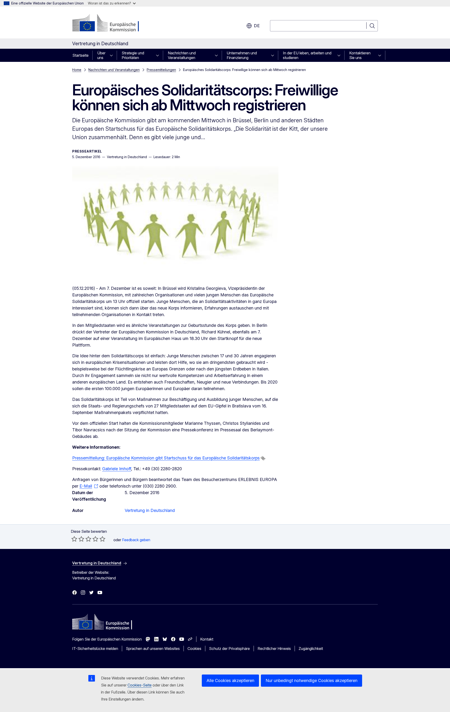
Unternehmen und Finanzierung (242, 55)
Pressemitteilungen (161, 70)
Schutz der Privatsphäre (229, 648)
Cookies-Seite (140, 685)
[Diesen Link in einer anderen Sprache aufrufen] (263, 458)
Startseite (80, 55)
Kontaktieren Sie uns (360, 55)
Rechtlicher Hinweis (274, 648)
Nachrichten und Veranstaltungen (182, 55)
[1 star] (74, 539)
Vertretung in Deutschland (150, 510)
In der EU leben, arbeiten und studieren (307, 55)
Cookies (194, 648)
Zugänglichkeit (311, 648)
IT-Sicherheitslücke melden (95, 648)
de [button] (257, 25)
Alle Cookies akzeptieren (230, 680)
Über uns (101, 55)
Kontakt (206, 639)
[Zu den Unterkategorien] (113, 55)
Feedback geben (136, 539)
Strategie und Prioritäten (133, 55)
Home (76, 70)
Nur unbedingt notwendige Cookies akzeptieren (311, 680)
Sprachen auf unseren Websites (153, 648)
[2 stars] (78, 539)
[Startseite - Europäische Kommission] (110, 23)
